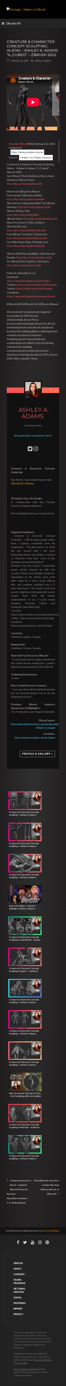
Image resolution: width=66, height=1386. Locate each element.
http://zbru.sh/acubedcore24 (34, 207)
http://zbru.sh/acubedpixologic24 (26, 245)
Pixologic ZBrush (18, 143)
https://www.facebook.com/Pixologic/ (28, 280)
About (17, 1268)
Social (18, 1297)
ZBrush (18, 1263)
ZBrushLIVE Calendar (22, 483)
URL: (20, 147)
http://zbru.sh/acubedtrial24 (23, 214)
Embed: (13, 157)
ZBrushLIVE (13, 23)
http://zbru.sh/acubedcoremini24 (25, 199)
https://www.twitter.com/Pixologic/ (37, 284)
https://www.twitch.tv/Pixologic (34, 288)
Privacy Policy (21, 1363)
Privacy (18, 1314)
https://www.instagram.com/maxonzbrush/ (31, 296)
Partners (20, 1303)
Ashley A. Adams (43, 60)
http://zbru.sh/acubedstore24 (40, 218)
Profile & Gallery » (37, 753)
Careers (19, 1274)
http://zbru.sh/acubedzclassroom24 (27, 238)
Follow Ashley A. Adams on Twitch (34, 436)
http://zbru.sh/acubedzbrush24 (24, 183)
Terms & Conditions (42, 1360)
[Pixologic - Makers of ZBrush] (26, 9)
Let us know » (52, 1230)
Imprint (18, 1308)
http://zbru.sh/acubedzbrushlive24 (26, 230)
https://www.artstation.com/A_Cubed (35, 737)
